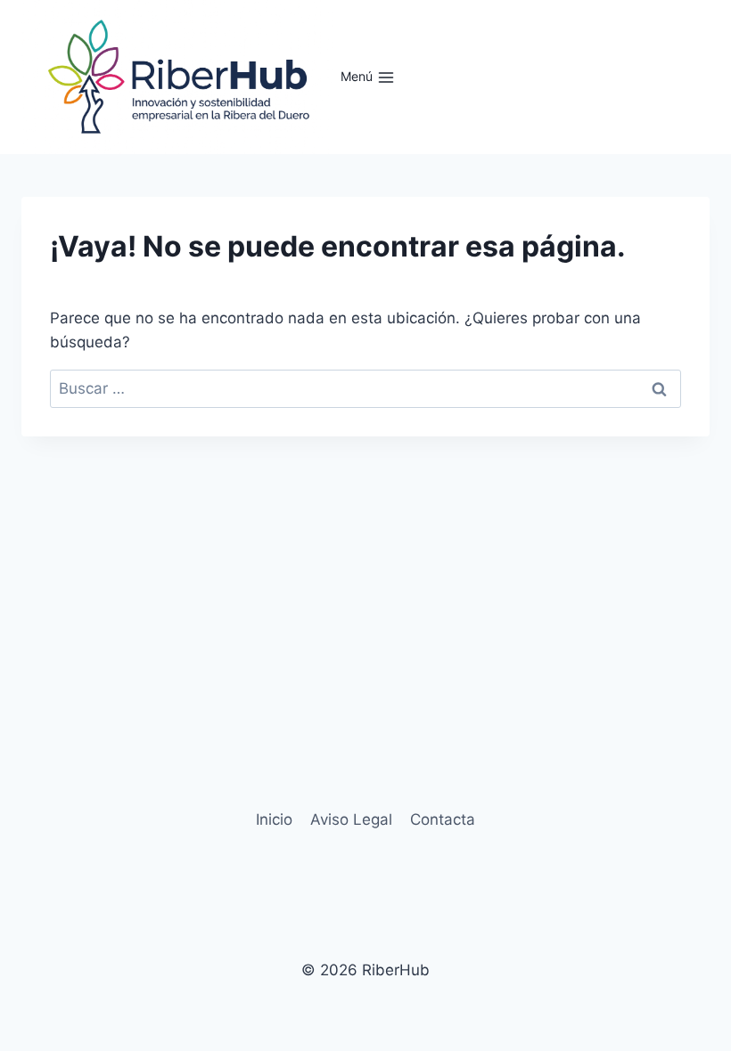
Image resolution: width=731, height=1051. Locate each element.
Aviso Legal (351, 819)
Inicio (274, 819)
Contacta (442, 819)
